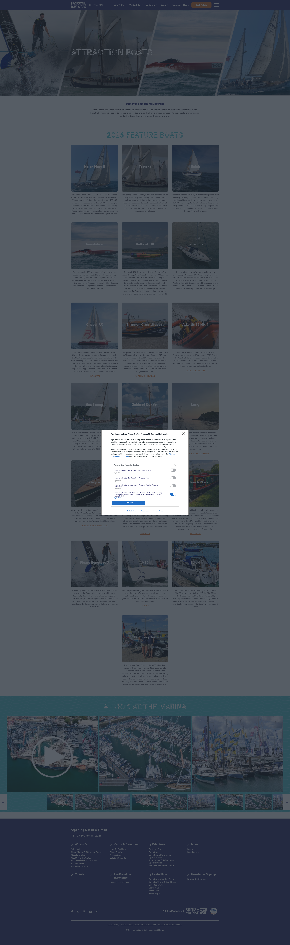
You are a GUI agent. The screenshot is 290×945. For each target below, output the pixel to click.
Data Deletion (132, 511)
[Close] (184, 434)
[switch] (173, 470)
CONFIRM (128, 503)
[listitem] (145, 465)
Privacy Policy (158, 511)
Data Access (145, 511)
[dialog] (145, 472)
